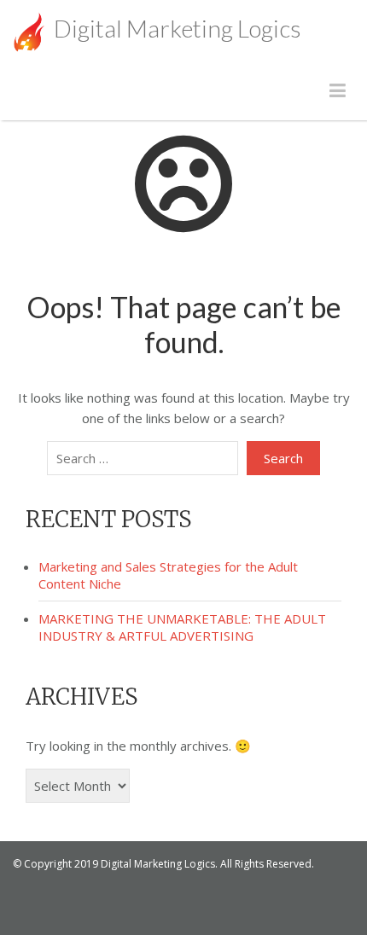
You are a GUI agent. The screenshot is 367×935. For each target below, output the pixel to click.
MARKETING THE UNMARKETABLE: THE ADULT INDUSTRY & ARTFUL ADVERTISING (182, 627)
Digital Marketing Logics (175, 28)
